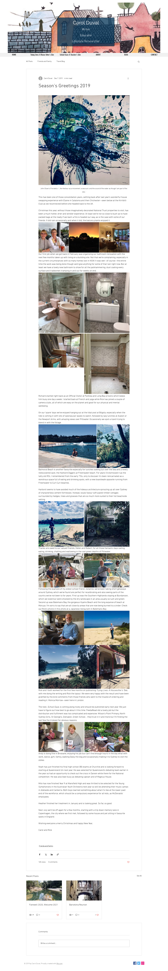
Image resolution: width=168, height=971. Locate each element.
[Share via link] (58, 854)
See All (139, 876)
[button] (138, 61)
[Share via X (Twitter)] (46, 854)
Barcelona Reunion (78, 905)
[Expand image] (53, 237)
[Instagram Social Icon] (142, 963)
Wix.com (59, 964)
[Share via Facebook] (39, 854)
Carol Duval (86, 23)
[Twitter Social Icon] (138, 963)
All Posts (29, 61)
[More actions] (128, 78)
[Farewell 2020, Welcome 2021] (44, 890)
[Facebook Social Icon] (134, 963)
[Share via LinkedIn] (52, 854)
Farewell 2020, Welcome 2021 (43, 905)
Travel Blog (61, 61)
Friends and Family (45, 61)
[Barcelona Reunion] (84, 890)
